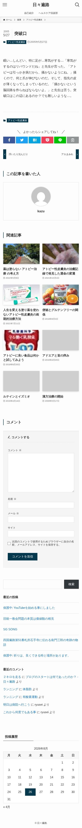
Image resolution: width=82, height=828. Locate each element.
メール (13, 513)
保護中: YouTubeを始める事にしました (29, 607)
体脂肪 (27, 689)
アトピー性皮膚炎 (16, 42)
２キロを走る (12, 676)
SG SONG (10, 629)
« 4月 (6, 807)
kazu (41, 211)
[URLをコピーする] (73, 140)
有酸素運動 (30, 696)
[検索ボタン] (77, 5)
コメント (14, 450)
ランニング (10, 689)
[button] (9, 140)
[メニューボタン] (5, 5)
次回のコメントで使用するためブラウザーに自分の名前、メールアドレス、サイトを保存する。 (43, 543)
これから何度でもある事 (19, 712)
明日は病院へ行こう (16, 704)
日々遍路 (41, 5)
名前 (12, 498)
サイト (12, 527)
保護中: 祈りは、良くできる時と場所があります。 (36, 655)
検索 (71, 584)
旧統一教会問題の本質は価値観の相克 (28, 618)
